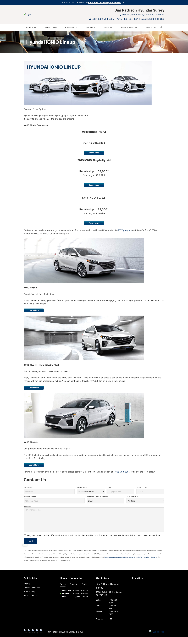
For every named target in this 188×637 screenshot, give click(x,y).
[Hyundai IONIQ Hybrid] (84, 260)
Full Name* (28, 487)
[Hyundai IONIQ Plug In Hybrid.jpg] (84, 338)
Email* (109, 487)
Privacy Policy (29, 591)
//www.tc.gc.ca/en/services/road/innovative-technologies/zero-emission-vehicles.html (131, 557)
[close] (123, 2)
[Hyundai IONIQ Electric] (84, 415)
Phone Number (30, 497)
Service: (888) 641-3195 (152, 19)
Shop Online (51, 27)
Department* (82, 487)
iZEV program (125, 230)
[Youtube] (37, 631)
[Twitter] (29, 631)
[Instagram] (33, 631)
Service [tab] (74, 584)
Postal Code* (141, 487)
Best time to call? (133, 497)
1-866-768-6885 (122, 471)
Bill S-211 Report (30, 595)
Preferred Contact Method (97, 497)
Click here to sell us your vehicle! (104, 2)
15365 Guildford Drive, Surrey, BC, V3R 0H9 (143, 14)
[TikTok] (41, 631)
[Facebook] (25, 631)
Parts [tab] (84, 584)
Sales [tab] (62, 584)
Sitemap (27, 584)
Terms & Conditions (32, 587)
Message (27, 506)
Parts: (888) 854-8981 (127, 19)
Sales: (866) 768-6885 (103, 19)
